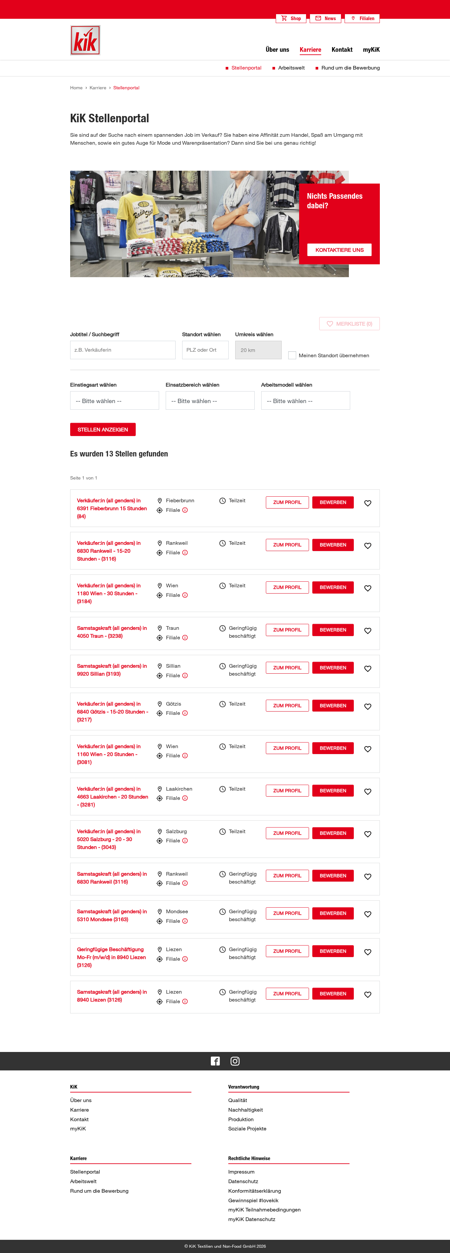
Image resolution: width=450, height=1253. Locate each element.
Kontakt (79, 1119)
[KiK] (85, 40)
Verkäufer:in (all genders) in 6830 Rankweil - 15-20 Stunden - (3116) (109, 550)
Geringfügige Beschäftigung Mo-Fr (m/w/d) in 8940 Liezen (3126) (111, 957)
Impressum (241, 1171)
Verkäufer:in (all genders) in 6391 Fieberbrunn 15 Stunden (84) (112, 508)
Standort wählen (201, 334)
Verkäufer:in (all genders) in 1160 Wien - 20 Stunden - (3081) (109, 754)
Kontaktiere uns (340, 250)
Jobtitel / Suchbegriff (94, 334)
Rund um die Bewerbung (351, 67)
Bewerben (333, 502)
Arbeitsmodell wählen (286, 384)
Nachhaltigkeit (245, 1109)
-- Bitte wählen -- (99, 400)
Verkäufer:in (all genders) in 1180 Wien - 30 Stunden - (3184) (109, 593)
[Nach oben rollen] (439, 1242)
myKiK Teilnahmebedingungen (264, 1209)
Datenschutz (243, 1181)
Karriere (79, 1109)
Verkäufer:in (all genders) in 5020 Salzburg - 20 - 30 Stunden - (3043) (109, 839)
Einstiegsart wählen (93, 384)
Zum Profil (287, 502)
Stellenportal (247, 67)
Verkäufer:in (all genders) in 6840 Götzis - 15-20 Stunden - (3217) (112, 711)
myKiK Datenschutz (251, 1219)
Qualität (237, 1100)
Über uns (81, 1100)
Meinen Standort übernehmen (334, 355)
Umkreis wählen (254, 334)
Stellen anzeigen (103, 429)
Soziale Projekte (247, 1128)
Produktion (241, 1119)
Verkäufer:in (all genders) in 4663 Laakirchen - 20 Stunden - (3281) (112, 796)
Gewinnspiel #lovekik (253, 1200)
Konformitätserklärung (254, 1190)
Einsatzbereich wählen (192, 384)
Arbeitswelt (291, 67)
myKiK (78, 1128)
